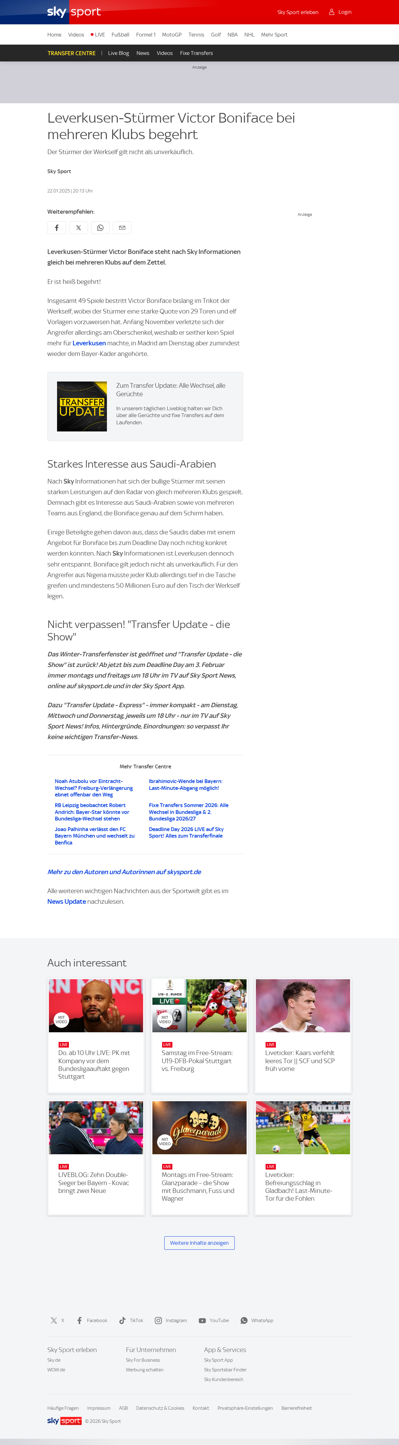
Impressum (99, 1408)
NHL (249, 35)
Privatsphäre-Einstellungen (245, 1408)
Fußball (120, 35)
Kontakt (201, 1408)
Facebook (97, 1320)
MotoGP (172, 35)
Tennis (196, 35)
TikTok (136, 1320)
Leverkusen (89, 343)
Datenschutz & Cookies (160, 1408)
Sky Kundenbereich (223, 1379)
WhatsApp (262, 1320)
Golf (216, 35)
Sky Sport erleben (298, 12)
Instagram (176, 1320)
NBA (233, 35)
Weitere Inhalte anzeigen (199, 1243)
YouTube (219, 1320)
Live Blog (118, 53)
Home (54, 35)
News (143, 53)
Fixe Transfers (196, 53)
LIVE (100, 35)
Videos (76, 35)
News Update (66, 901)
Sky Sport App (218, 1360)
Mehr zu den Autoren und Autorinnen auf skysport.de (124, 872)
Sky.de (53, 1360)
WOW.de (56, 1370)
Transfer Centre (72, 53)
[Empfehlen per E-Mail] (122, 227)
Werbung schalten (145, 1370)
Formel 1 (146, 35)
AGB (123, 1408)
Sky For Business (143, 1360)
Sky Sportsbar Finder (225, 1370)
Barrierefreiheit (296, 1408)
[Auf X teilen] (78, 227)
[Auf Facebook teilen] (56, 227)
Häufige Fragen (63, 1408)
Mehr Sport (274, 35)
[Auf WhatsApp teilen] (100, 227)
